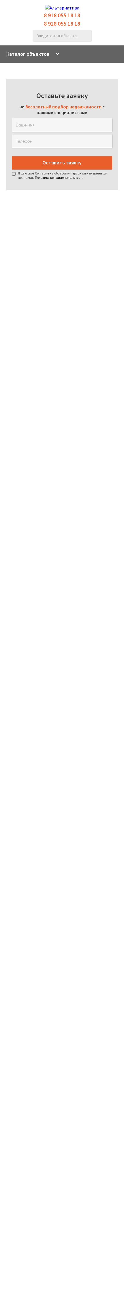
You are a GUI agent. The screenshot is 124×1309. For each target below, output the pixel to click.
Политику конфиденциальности (59, 177)
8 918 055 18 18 (62, 15)
